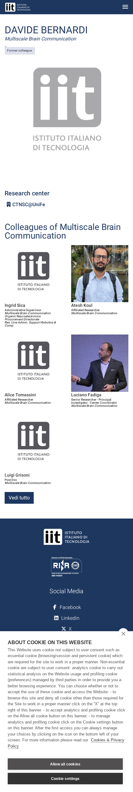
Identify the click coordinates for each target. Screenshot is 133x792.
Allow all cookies (65, 764)
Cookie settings (65, 779)
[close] (123, 633)
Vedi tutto (19, 498)
